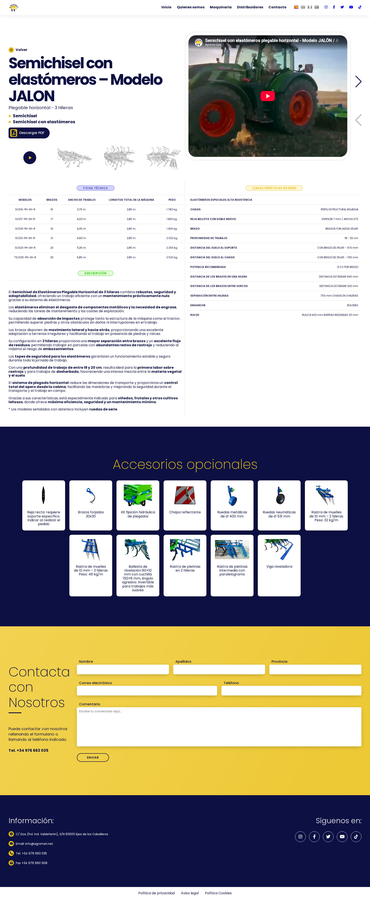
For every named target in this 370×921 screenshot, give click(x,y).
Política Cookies (218, 893)
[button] (358, 81)
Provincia (279, 662)
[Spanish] (296, 7)
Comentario (89, 704)
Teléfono (231, 683)
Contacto (277, 7)
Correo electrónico (95, 683)
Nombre (86, 662)
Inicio (166, 7)
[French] (310, 7)
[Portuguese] (317, 7)
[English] (303, 7)
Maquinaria (221, 7)
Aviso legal (190, 893)
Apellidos (183, 662)
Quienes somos (190, 7)
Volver (21, 49)
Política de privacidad (156, 893)
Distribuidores (250, 7)
